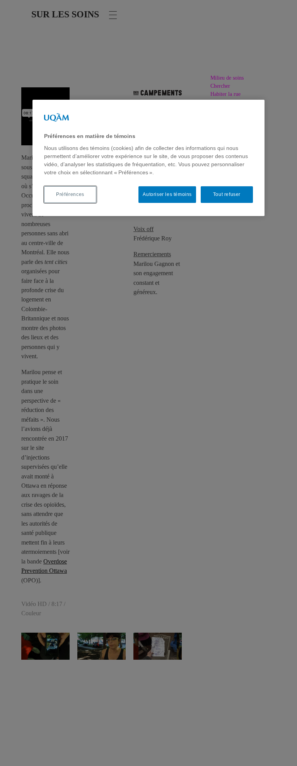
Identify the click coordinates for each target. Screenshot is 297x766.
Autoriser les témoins (167, 194)
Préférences (70, 194)
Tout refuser (227, 194)
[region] (148, 158)
